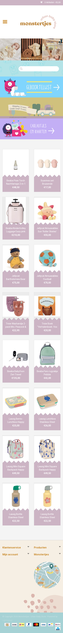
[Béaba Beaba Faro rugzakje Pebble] (47, 354)
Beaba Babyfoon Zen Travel (15, 373)
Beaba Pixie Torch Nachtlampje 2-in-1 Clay (16, 182)
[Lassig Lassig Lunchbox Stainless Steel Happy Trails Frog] (47, 401)
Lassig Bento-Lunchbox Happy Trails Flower (15, 420)
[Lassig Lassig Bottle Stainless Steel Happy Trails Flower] (47, 497)
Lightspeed (7, 620)
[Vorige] (6, 47)
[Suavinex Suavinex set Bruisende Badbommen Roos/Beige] (47, 163)
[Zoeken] (22, 69)
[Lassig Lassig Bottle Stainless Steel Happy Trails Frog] (15, 497)
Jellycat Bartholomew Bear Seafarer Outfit (15, 278)
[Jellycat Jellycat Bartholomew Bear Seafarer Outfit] (15, 258)
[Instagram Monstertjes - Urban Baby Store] (16, 2)
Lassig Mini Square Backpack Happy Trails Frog (47, 468)
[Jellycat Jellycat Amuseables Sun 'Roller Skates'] (47, 211)
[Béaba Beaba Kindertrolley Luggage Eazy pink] (15, 211)
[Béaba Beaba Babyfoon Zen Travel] (15, 354)
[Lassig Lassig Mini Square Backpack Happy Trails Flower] (15, 449)
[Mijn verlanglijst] (31, 87)
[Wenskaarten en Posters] (31, 128)
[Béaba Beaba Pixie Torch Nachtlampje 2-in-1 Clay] (15, 163)
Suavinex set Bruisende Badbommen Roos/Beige (47, 182)
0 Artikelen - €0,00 (52, 2)
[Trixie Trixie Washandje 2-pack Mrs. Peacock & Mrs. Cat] (15, 306)
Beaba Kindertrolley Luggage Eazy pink (16, 230)
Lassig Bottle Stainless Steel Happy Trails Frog (16, 516)
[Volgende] (56, 47)
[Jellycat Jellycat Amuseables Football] (47, 258)
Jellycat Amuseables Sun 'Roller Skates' (47, 230)
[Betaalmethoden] (6, 624)
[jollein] (31, 49)
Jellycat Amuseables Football (47, 277)
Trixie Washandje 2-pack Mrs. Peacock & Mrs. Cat (15, 325)
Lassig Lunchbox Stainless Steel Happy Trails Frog (47, 420)
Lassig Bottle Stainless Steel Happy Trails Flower (47, 516)
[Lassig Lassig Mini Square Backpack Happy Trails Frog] (47, 449)
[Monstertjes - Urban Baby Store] (38, 21)
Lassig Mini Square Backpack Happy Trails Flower (15, 468)
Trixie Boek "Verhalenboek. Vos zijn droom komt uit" (47, 325)
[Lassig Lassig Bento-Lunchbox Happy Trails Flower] (15, 401)
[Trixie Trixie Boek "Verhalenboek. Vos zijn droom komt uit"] (47, 306)
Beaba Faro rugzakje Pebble (47, 373)
